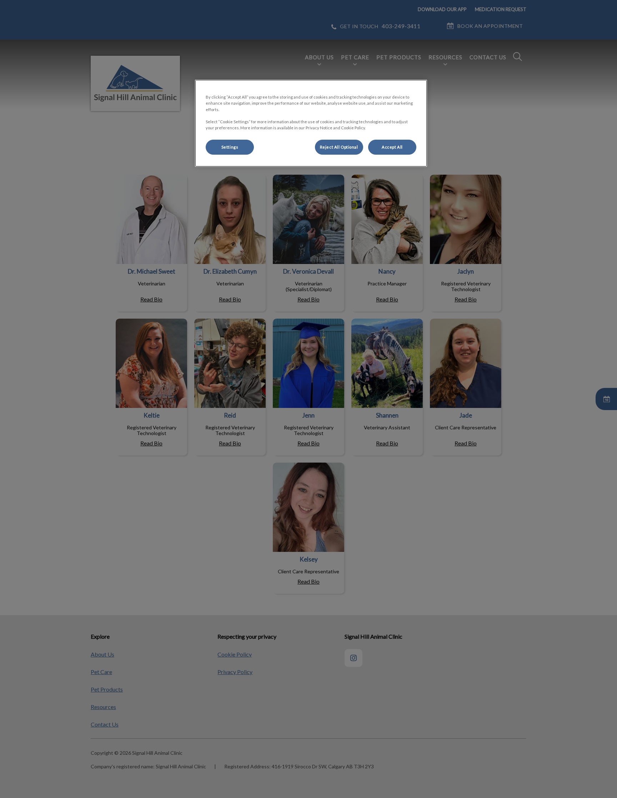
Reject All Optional (339, 147)
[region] (311, 123)
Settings (230, 147)
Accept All (392, 147)
